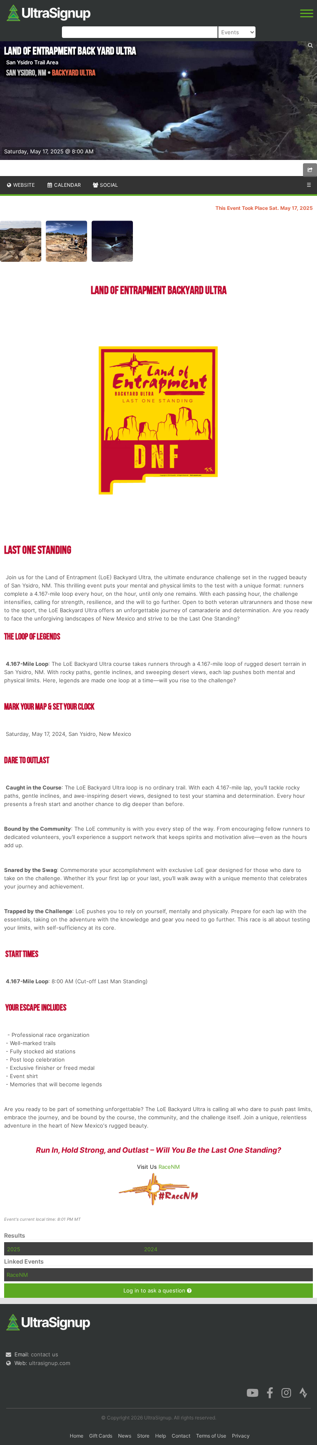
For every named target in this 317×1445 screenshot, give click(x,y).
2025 (13, 1249)
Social (108, 185)
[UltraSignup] (48, 12)
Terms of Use (211, 1436)
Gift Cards (100, 1436)
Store (143, 1436)
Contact (181, 1436)
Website (23, 185)
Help (160, 1436)
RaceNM (169, 1166)
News (124, 1436)
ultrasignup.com (49, 1363)
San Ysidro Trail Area (32, 62)
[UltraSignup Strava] (303, 1392)
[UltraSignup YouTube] (252, 1392)
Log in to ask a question (155, 1290)
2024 (150, 1249)
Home (76, 1436)
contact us (44, 1354)
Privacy (241, 1436)
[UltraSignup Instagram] (286, 1392)
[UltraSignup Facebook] (270, 1392)
